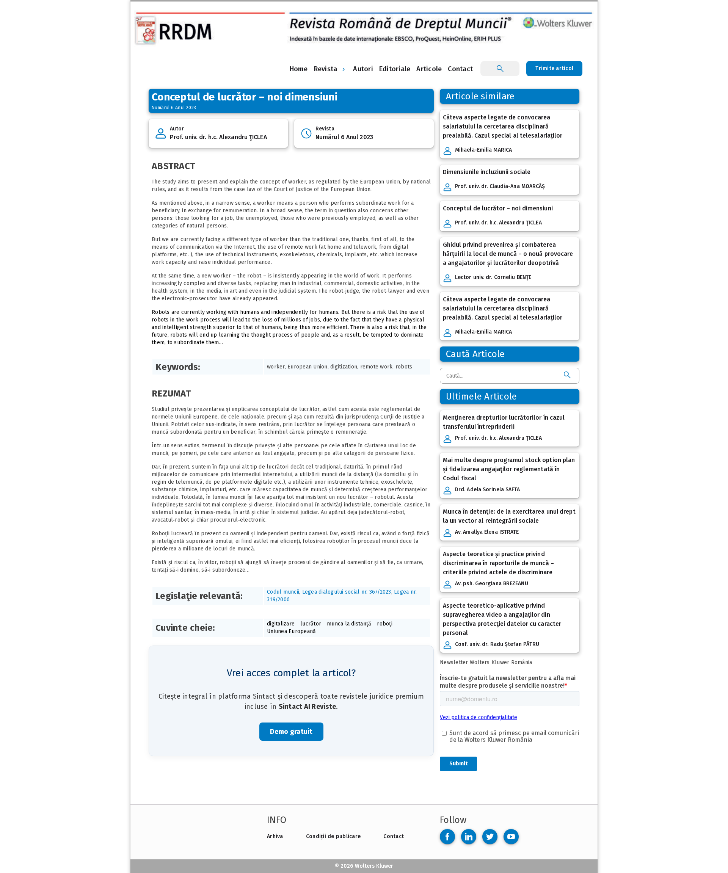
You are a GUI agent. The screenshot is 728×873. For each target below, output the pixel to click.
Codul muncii (283, 592)
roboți (384, 624)
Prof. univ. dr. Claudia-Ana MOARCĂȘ (500, 186)
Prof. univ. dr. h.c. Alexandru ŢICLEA (218, 137)
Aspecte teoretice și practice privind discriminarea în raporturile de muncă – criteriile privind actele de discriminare (498, 563)
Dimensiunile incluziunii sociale (486, 172)
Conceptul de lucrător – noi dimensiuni (498, 208)
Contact (393, 836)
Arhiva (275, 836)
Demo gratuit (291, 731)
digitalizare (281, 624)
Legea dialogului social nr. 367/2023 (346, 592)
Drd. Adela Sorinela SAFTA (487, 489)
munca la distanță (349, 624)
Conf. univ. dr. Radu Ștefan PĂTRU (497, 644)
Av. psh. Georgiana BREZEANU (491, 583)
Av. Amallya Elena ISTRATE (487, 532)
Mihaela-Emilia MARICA (483, 150)
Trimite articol (554, 68)
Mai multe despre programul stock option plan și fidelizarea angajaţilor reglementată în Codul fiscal (509, 469)
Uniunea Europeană (291, 631)
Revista (325, 69)
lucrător (310, 624)
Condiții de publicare (333, 836)
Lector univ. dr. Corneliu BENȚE (493, 277)
